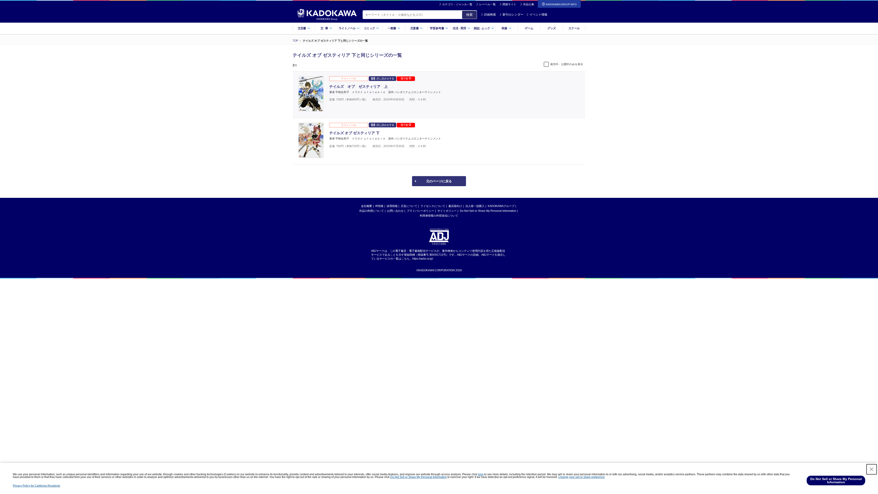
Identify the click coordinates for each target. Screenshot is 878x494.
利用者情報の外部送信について (439, 215)
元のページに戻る (439, 181)
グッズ (551, 28)
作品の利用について (371, 210)
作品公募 (528, 4)
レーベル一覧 (487, 4)
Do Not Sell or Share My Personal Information (488, 210)
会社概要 (366, 206)
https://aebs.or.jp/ (422, 258)
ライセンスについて (432, 206)
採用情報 (392, 206)
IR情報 (379, 206)
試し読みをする (385, 78)
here (481, 474)
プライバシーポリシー (420, 210)
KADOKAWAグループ (501, 206)
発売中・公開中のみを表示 (566, 64)
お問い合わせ (395, 210)
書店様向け (455, 206)
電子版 (405, 78)
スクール (574, 28)
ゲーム (529, 28)
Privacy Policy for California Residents (36, 485)
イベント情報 (538, 14)
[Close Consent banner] (872, 469)
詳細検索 (490, 14)
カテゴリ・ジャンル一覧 (457, 4)
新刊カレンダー (513, 14)
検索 (469, 14)
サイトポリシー (447, 210)
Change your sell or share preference (581, 477)
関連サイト (509, 4)
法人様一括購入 (475, 206)
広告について (409, 206)
